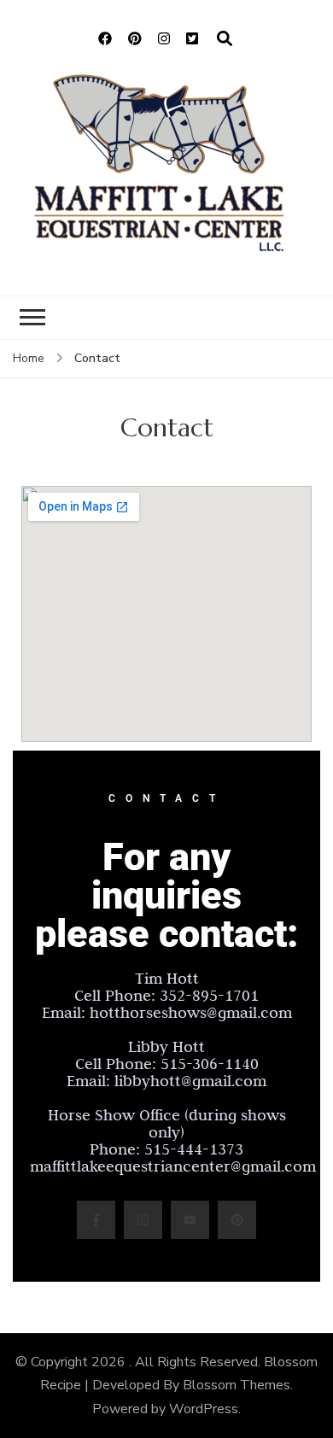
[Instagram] (143, 1220)
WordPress (203, 1409)
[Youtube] (190, 1220)
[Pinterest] (237, 1220)
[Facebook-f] (96, 1220)
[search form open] (224, 39)
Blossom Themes (236, 1385)
